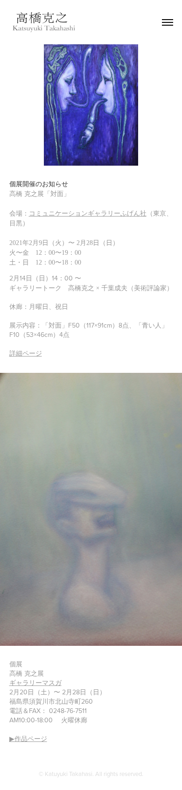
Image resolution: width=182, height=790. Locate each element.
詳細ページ (25, 353)
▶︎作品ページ (28, 738)
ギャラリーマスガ (35, 682)
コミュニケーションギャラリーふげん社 (88, 213)
